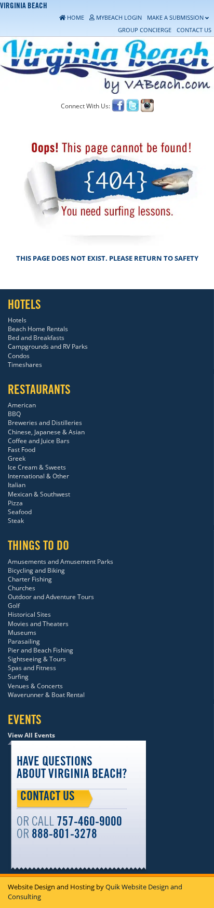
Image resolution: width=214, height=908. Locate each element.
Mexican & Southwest (39, 494)
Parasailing (24, 641)
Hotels (17, 320)
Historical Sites (29, 614)
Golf (14, 605)
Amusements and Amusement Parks (60, 561)
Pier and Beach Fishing (40, 650)
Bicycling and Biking (36, 570)
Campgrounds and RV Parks (48, 346)
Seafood (20, 511)
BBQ (14, 413)
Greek (16, 458)
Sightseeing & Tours (37, 659)
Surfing (18, 676)
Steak (16, 520)
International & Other (38, 476)
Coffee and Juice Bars (39, 440)
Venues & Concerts (35, 686)
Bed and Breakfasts (36, 337)
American (22, 405)
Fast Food (21, 449)
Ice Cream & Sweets (37, 467)
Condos (19, 355)
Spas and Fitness (32, 667)
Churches (21, 588)
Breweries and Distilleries (45, 422)
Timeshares (25, 364)
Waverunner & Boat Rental (46, 694)
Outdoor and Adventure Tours (51, 596)
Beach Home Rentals (38, 328)
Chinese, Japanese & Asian (46, 432)
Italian (16, 484)
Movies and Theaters (38, 623)
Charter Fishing (30, 579)
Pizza (15, 503)
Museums (22, 632)
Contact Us (47, 797)
